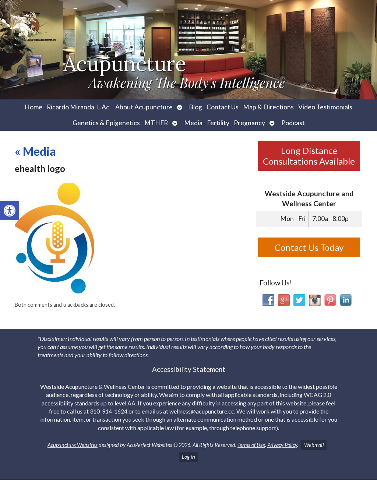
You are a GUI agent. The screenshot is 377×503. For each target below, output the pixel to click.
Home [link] (33, 107)
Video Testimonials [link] (325, 107)
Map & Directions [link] (268, 107)
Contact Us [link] (223, 107)
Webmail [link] (314, 445)
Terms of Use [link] (251, 445)
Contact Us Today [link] (309, 247)
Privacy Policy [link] (282, 445)
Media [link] (193, 123)
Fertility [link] (218, 123)
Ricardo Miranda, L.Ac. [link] (79, 107)
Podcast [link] (293, 123)
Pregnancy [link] (249, 123)
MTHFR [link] (156, 123)
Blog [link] (195, 107)
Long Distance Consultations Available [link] (309, 155)
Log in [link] (188, 457)
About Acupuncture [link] (144, 107)
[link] (9, 210)
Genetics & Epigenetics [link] (106, 123)
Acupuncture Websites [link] (72, 445)
